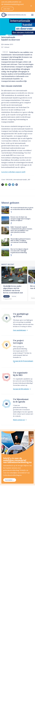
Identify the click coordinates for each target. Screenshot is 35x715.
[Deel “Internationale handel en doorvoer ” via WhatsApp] (6, 184)
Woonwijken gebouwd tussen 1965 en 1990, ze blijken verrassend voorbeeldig (20, 240)
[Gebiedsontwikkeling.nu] (15, 15)
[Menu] (32, 15)
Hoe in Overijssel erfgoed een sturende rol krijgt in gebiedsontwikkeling (19, 250)
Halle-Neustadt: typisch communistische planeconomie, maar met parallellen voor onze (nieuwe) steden (21, 229)
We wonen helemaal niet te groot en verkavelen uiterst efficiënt (21, 208)
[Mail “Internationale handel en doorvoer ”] (16, 184)
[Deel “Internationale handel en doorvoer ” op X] (2, 184)
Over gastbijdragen (19, 330)
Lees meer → (7, 9)
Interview (14, 296)
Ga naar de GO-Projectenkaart (23, 361)
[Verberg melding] (31, 6)
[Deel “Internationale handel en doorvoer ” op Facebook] (9, 184)
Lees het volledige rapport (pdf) (13, 172)
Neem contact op (19, 420)
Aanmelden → (9, 480)
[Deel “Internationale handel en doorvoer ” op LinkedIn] (13, 184)
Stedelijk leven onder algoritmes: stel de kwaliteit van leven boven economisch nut (13, 289)
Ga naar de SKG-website (21, 389)
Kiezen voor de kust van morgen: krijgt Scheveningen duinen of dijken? (20, 218)
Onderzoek (5, 52)
